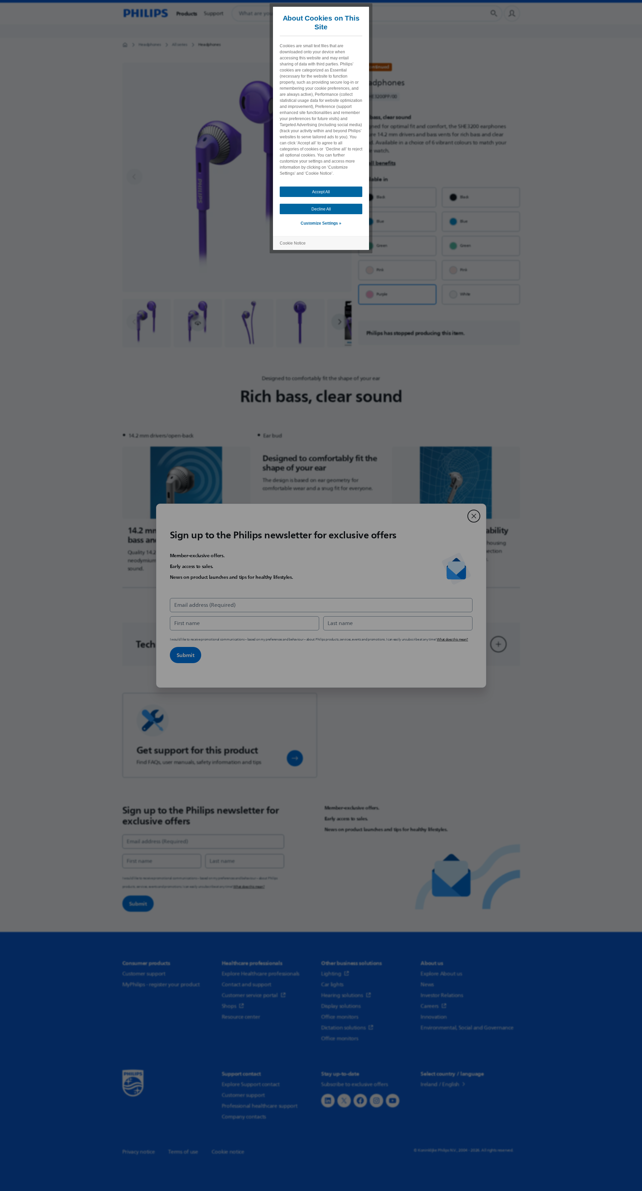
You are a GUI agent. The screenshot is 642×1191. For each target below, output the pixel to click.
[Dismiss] (473, 516)
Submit (185, 655)
